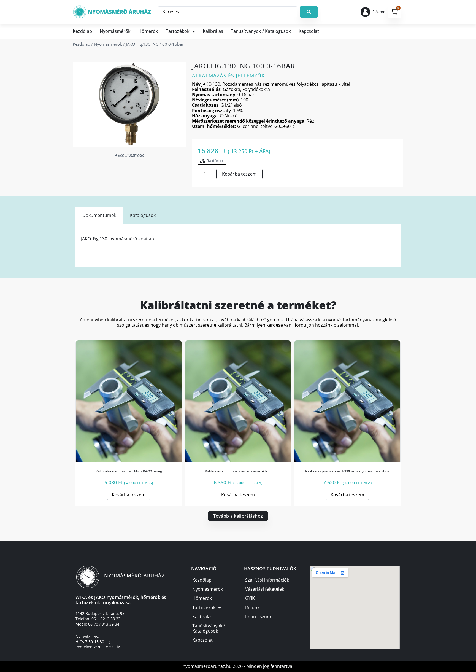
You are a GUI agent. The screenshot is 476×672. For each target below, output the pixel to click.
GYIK (250, 598)
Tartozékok (178, 31)
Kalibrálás (213, 31)
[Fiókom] (365, 12)
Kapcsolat (309, 31)
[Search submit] (309, 12)
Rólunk (252, 607)
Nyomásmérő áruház (119, 11)
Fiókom (378, 11)
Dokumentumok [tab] (99, 215)
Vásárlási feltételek (264, 589)
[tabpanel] (238, 245)
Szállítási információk (267, 580)
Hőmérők (148, 31)
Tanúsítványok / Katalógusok (261, 31)
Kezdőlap (82, 31)
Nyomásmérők (115, 31)
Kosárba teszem (239, 174)
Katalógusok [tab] (143, 215)
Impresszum (258, 617)
